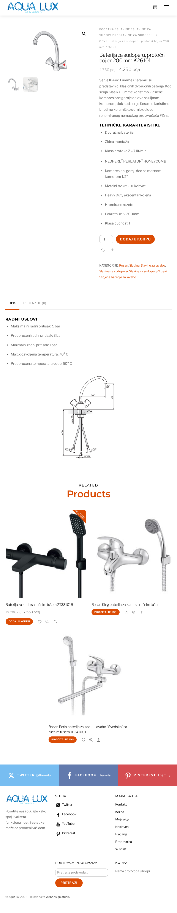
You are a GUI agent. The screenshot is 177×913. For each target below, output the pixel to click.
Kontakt (121, 804)
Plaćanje (121, 834)
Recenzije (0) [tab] (34, 303)
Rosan (123, 265)
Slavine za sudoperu (113, 271)
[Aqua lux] (33, 7)
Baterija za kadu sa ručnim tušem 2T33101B (39, 605)
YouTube (67, 824)
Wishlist (120, 849)
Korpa (119, 812)
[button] (84, 34)
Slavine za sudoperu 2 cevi (148, 271)
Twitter (67, 805)
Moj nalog (122, 819)
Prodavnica (123, 842)
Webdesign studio (58, 897)
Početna (106, 29)
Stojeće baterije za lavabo (117, 277)
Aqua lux (13, 897)
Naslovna (122, 827)
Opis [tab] (12, 303)
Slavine (123, 29)
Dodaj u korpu (135, 239)
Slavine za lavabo (153, 265)
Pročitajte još (105, 612)
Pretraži (68, 883)
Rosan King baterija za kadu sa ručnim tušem (126, 605)
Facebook (68, 814)
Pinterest (68, 833)
